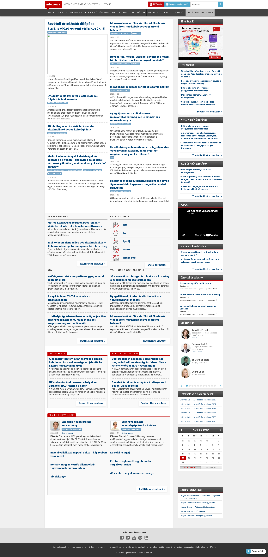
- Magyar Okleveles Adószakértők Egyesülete (197, 507)
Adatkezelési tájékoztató (161, 547)
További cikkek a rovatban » (92, 264)
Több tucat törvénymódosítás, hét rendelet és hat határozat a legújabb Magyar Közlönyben (201, 145)
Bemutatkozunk (59, 547)
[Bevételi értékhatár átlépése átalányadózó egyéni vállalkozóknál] (77, 54)
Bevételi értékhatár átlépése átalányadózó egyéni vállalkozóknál (139, 384)
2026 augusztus (200, 430)
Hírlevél (179, 12)
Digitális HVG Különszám (200, 12)
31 (207, 441)
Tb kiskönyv (58, 476)
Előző (181, 430)
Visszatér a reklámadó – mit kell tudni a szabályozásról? (199, 253)
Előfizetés (157, 4)
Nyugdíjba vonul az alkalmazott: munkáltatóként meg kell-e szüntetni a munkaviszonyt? (135, 117)
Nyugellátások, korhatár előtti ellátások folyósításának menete (72, 97)
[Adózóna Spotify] (140, 537)
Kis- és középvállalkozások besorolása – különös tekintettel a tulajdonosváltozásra (74, 224)
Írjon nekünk (115, 547)
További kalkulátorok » (157, 265)
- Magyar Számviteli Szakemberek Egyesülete (197, 503)
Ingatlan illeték (129, 257)
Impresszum (77, 547)
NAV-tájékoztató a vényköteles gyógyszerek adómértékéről (195, 89)
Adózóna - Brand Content (193, 246)
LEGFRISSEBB (187, 65)
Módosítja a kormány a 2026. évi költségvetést (196, 96)
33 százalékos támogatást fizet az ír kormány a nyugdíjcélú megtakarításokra (139, 278)
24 (183, 458)
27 (183, 441)
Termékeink (154, 12)
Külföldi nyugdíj (120, 452)
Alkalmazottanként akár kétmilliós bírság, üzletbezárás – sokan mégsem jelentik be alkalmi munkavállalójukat (76, 362)
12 (195, 449)
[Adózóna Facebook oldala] (121, 537)
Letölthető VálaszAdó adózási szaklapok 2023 (198, 413)
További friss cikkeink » (209, 111)
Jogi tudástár (137, 12)
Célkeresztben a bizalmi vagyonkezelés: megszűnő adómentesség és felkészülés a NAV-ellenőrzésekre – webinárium (139, 362)
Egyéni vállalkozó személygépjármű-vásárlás (138, 423)
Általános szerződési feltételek (191, 547)
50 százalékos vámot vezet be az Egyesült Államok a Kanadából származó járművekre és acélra (201, 74)
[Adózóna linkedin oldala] (127, 537)
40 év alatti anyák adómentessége (132, 473)
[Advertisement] (109, 512)
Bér (124, 233)
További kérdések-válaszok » (152, 489)
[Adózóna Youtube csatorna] (134, 537)
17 (183, 454)
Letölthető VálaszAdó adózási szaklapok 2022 (198, 417)
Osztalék (126, 249)
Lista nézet (211, 468)
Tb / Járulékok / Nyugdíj (57, 103)
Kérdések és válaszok (97, 12)
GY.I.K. (213, 547)
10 (183, 449)
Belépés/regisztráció (177, 4)
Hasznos (167, 12)
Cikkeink (50, 12)
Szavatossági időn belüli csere (195, 283)
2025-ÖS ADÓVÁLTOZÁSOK (193, 164)
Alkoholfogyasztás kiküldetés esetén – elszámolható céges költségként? (72, 128)
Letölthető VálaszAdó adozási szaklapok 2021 (198, 421)
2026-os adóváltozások (70, 12)
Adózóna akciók (54, 173)
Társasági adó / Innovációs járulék (67, 170)
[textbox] (204, 4)
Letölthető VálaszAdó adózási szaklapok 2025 (198, 404)
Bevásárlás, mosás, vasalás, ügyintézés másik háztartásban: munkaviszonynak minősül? (139, 58)
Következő (220, 430)
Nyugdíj (126, 241)
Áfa (49, 170)
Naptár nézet (190, 468)
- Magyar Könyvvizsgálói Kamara (192, 511)
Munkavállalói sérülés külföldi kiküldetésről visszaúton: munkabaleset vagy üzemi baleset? (137, 26)
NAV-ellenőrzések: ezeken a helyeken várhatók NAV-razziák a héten (73, 384)
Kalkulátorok (119, 12)
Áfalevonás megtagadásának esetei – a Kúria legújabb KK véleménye (199, 187)
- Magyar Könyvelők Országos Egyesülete (196, 516)
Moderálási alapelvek (135, 547)
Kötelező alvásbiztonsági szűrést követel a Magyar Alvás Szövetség (201, 82)
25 (189, 458)
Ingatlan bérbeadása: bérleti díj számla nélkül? (139, 86)
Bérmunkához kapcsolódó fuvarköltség (200, 294)
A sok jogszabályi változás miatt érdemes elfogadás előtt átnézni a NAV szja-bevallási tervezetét (201, 179)
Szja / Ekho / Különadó (57, 32)
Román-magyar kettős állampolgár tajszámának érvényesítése (72, 466)
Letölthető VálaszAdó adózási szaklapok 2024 (198, 409)
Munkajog (136, 33)
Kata (125, 224)
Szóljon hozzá (67, 433)
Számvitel (97, 170)
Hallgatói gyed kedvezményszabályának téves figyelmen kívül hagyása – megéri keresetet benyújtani (139, 184)
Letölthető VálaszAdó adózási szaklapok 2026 (198, 400)
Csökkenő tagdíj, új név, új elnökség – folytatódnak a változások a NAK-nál (198, 103)
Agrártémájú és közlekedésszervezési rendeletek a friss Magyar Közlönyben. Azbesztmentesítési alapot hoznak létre (199, 136)
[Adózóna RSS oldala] (146, 537)
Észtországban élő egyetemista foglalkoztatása (130, 462)
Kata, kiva (87, 170)
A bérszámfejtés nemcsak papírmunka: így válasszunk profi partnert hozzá (201, 260)
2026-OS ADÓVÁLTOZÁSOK (193, 120)
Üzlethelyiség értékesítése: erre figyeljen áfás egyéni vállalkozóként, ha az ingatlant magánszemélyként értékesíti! (139, 151)
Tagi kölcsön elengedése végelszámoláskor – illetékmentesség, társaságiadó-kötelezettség (77, 244)
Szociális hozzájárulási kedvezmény (76, 423)
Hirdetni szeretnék (96, 547)
